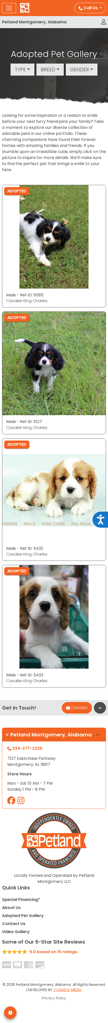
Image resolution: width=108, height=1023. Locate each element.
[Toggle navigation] (9, 8)
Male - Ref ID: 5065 (24, 295)
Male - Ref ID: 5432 (24, 548)
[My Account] (103, 22)
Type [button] (20, 69)
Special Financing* (21, 899)
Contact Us (13, 924)
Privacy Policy (54, 998)
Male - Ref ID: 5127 (24, 421)
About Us (11, 907)
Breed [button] (48, 69)
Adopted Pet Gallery (23, 916)
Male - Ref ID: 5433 (24, 675)
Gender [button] (79, 69)
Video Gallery (16, 932)
